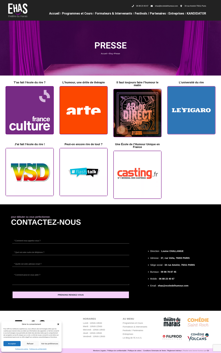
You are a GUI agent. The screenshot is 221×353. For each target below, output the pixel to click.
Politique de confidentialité (38, 349)
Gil (208, 351)
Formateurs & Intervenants (113, 13)
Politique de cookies (21, 349)
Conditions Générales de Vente (154, 351)
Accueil (54, 13)
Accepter (12, 344)
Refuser (30, 344)
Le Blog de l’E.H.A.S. (132, 338)
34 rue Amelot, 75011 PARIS (179, 265)
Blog (111, 54)
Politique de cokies (134, 351)
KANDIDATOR (196, 13)
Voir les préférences (49, 344)
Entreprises (176, 13)
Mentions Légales (99, 351)
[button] (58, 324)
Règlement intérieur (174, 351)
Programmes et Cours (77, 13)
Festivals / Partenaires (150, 13)
